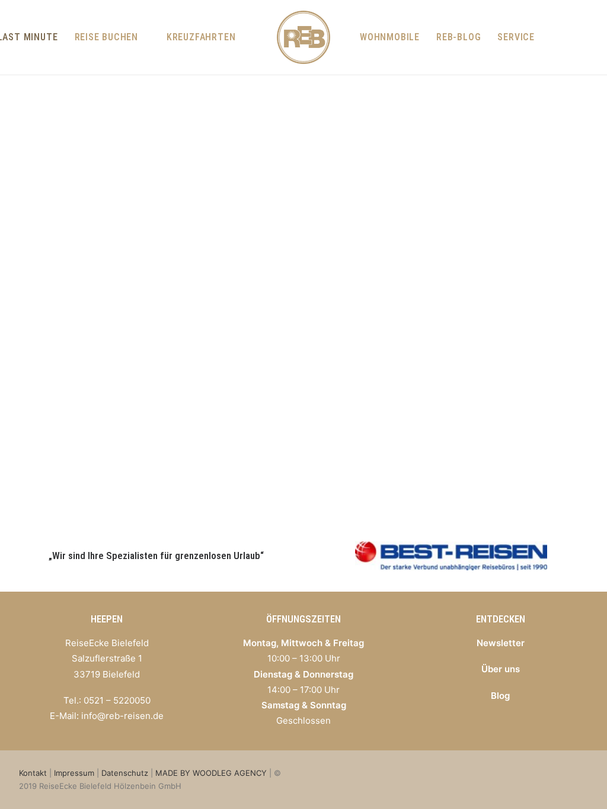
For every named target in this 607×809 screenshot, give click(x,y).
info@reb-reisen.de (122, 715)
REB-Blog (458, 37)
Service (516, 37)
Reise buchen (107, 37)
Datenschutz (124, 773)
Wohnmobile (390, 37)
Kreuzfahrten (201, 37)
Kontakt (33, 773)
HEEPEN (107, 619)
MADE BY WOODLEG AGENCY (211, 773)
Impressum (74, 773)
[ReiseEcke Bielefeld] (303, 37)
